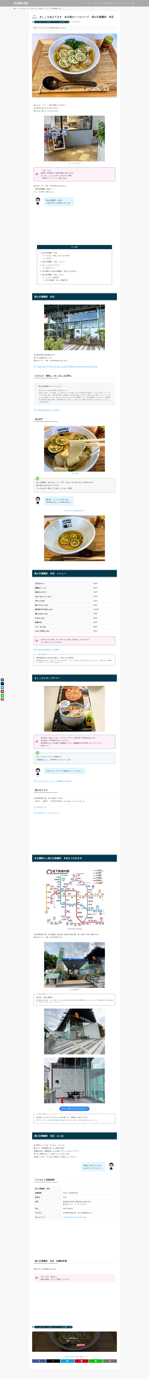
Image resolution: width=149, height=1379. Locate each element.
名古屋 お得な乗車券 (44, 997)
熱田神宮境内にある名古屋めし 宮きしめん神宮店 (55, 658)
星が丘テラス (50, 268)
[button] (39, 1361)
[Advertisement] (74, 224)
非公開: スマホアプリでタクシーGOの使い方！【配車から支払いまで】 (62, 1117)
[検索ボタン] (133, 3)
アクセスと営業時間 (52, 277)
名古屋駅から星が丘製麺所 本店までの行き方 (59, 271)
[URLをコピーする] (110, 1361)
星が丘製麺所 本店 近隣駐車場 (56, 280)
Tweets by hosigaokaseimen (74, 510)
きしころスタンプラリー (51, 265)
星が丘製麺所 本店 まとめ (52, 275)
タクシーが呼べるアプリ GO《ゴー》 (74, 1108)
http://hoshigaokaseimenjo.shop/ (74, 1217)
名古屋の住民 (21, 3)
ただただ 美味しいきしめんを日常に (58, 255)
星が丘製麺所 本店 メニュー (53, 262)
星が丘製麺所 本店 (49, 253)
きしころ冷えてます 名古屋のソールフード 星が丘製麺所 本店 (51, 22)
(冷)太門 (48, 258)
